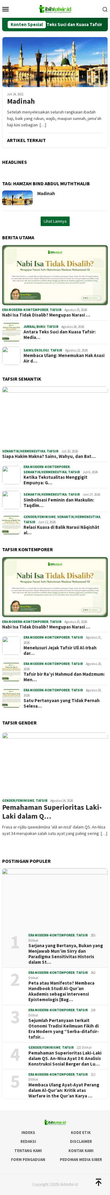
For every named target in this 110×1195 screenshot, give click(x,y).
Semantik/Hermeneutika (23, 451)
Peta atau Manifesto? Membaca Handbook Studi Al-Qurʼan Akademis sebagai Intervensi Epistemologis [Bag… (61, 991)
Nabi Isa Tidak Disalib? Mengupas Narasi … (46, 315)
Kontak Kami (81, 1150)
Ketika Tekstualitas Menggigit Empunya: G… (55, 480)
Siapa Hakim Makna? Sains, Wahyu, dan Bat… (49, 456)
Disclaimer (81, 1141)
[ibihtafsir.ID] (55, 8)
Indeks (28, 1132)
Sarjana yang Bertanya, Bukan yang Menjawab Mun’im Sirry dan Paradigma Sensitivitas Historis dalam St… (65, 954)
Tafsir (55, 310)
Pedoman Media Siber (81, 1159)
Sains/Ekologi (36, 350)
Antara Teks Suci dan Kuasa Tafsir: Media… (60, 334)
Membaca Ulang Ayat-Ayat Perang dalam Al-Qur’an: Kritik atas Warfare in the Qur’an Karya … (63, 1090)
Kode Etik (81, 1132)
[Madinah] (55, 62)
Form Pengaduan (28, 1159)
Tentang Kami (28, 1150)
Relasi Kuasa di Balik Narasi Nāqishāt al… (61, 530)
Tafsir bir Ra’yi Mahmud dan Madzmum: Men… (64, 676)
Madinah (21, 101)
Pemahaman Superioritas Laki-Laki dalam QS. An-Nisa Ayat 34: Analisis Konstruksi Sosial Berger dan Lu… (64, 1058)
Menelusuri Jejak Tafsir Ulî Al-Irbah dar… (60, 650)
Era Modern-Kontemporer (25, 310)
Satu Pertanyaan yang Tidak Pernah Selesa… (62, 703)
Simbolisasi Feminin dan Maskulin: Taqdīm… (59, 502)
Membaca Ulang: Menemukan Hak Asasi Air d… (64, 358)
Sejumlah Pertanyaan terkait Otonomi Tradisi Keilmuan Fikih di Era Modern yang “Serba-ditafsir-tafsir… (63, 1029)
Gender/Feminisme (40, 517)
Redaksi (28, 1141)
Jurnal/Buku (34, 327)
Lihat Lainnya (55, 221)
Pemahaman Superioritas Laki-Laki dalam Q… (52, 812)
